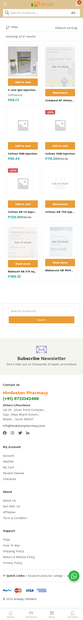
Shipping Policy (13, 551)
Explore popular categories (38, 575)
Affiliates (9, 512)
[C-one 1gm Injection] (23, 61)
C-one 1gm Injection (22, 89)
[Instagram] (12, 433)
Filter (14, 27)
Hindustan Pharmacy (25, 392)
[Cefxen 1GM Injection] (23, 125)
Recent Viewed (13, 473)
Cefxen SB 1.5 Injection (23, 211)
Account (8, 455)
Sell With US (11, 506)
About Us (9, 500)
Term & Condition (15, 518)
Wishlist (8, 461)
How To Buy (11, 545)
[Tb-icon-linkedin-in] (28, 433)
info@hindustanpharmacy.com (24, 426)
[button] (76, 3)
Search (41, 319)
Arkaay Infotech (25, 599)
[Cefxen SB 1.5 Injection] (23, 183)
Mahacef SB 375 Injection (23, 271)
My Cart (8, 467)
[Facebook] (5, 433)
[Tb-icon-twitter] (20, 433)
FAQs (6, 539)
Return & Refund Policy (19, 557)
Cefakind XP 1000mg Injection (60, 100)
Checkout (9, 479)
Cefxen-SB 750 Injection (60, 211)
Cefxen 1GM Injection (22, 153)
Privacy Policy (12, 563)
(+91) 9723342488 (21, 398)
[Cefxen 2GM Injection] (60, 125)
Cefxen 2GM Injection (60, 153)
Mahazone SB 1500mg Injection (60, 270)
